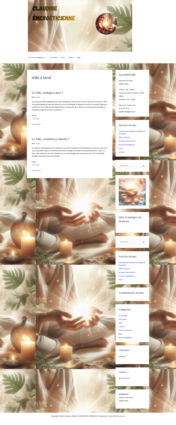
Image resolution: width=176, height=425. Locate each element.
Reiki (33, 97)
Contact (71, 57)
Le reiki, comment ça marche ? (50, 139)
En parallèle (123, 315)
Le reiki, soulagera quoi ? (47, 92)
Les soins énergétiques (36, 57)
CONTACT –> (124, 372)
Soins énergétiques (125, 337)
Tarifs (63, 57)
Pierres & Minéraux (126, 330)
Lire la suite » (36, 124)
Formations (54, 57)
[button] (45, 57)
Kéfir (120, 323)
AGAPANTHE (124, 394)
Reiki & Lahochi (124, 137)
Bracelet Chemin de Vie (127, 141)
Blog (78, 57)
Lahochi (121, 326)
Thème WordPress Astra (116, 416)
